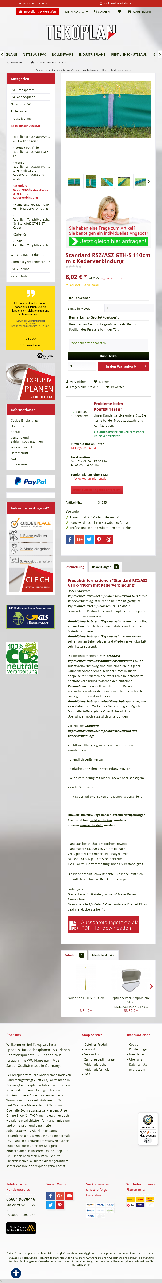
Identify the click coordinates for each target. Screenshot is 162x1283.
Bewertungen (104, 567)
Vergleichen (78, 382)
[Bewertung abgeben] (108, 271)
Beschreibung (74, 567)
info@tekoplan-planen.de (89, 479)
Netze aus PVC (21, 104)
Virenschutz (19, 276)
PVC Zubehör (20, 269)
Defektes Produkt (96, 1044)
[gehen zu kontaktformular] (108, 219)
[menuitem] (9, 12)
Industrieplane (21, 119)
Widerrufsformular (97, 1069)
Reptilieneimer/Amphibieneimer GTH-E (131, 1000)
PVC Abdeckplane (23, 97)
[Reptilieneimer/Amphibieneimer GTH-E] (131, 979)
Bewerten (117, 387)
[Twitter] (89, 539)
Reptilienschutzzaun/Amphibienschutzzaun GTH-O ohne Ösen (31, 139)
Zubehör (20, 234)
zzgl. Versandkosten (112, 278)
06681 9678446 (20, 1199)
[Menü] (155, 1114)
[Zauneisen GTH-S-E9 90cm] (86, 979)
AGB (14, 459)
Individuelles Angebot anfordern (96, 490)
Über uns (17, 426)
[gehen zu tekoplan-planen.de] (33, 62)
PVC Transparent (22, 90)
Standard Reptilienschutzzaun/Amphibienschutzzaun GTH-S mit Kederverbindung (31, 191)
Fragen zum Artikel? (83, 387)
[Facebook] (70, 539)
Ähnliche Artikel (103, 955)
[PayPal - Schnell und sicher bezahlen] (30, 481)
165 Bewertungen (30, 345)
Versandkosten (72, 1253)
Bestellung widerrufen (40, 11)
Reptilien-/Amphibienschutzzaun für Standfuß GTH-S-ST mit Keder (31, 223)
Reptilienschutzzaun (25, 126)
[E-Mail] (108, 539)
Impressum (19, 464)
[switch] (148, 1140)
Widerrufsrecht (21, 447)
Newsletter (136, 1054)
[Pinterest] (99, 539)
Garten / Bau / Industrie (27, 255)
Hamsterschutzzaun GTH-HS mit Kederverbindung (31, 206)
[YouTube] (69, 1196)
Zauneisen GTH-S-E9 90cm (86, 998)
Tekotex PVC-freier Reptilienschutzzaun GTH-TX (31, 152)
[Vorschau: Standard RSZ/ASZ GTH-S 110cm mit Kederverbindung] (74, 181)
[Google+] (79, 539)
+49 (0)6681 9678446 (85, 448)
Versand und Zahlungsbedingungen (27, 439)
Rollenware (19, 111)
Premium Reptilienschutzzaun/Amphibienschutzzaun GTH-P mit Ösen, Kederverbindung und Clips (31, 171)
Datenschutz (19, 453)
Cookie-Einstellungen (25, 420)
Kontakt (16, 432)
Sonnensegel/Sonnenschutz (30, 262)
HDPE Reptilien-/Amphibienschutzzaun (31, 243)
